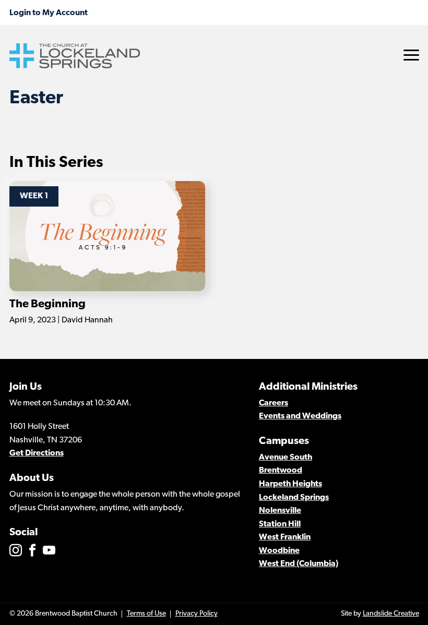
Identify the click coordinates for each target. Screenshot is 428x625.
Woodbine (279, 551)
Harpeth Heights (290, 484)
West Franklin (285, 537)
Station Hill (280, 524)
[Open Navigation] (411, 55)
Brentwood (280, 470)
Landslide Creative (391, 614)
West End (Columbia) (298, 564)
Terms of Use (146, 614)
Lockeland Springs (294, 498)
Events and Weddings (300, 416)
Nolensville (280, 511)
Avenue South (285, 457)
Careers (273, 403)
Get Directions (36, 453)
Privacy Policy (196, 614)
